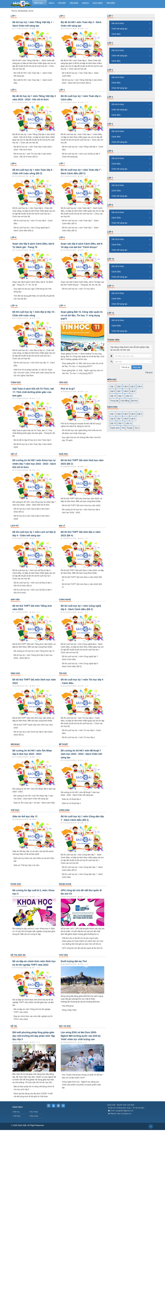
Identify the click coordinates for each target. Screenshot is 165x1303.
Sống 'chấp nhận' (69, 1009)
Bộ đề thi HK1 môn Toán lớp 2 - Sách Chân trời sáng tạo (81, 24)
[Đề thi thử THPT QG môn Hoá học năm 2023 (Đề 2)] (82, 482)
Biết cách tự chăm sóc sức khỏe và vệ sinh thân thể (34, 859)
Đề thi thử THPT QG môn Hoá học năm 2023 (81, 505)
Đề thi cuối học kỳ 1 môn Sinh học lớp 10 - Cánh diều (34, 364)
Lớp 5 (110, 123)
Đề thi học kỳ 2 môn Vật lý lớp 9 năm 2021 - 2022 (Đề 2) (32, 510)
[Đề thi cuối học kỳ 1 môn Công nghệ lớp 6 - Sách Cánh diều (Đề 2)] (82, 627)
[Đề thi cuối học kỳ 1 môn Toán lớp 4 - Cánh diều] (82, 118)
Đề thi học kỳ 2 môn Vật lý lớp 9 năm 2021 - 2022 (32, 517)
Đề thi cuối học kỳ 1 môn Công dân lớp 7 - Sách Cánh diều (82, 875)
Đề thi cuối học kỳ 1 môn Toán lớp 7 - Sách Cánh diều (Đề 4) (80, 222)
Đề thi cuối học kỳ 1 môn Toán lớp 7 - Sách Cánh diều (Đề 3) (80, 229)
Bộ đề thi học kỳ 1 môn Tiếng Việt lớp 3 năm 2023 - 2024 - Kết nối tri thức (34, 97)
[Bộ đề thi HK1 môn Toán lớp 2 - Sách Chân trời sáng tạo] (82, 44)
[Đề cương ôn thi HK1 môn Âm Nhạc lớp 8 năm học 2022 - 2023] (34, 772)
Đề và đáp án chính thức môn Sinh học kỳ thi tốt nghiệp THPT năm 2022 (34, 963)
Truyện (130, 427)
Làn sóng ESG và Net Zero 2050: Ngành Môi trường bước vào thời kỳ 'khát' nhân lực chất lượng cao (81, 1036)
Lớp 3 (110, 69)
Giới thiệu (17, 1116)
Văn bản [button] (74, 3)
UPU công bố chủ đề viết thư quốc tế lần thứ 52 (82, 948)
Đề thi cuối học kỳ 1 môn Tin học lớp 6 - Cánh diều (33, 222)
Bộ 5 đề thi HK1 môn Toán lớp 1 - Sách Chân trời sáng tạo (33, 74)
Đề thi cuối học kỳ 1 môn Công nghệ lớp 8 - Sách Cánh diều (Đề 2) (80, 665)
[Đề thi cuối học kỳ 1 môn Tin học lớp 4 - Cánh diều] (82, 701)
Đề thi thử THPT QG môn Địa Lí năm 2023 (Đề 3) (82, 578)
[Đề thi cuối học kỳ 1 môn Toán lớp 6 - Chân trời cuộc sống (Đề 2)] (34, 192)
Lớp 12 (110, 312)
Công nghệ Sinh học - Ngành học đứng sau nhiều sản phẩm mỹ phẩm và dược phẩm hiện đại (81, 1084)
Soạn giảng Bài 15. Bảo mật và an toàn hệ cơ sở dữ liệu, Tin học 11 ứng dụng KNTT (82, 365)
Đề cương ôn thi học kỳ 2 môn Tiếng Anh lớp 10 (34, 650)
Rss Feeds (34, 1111)
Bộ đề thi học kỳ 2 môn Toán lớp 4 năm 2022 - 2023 (33, 445)
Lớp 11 (110, 285)
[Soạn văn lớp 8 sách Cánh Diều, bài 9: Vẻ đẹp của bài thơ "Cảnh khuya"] (82, 265)
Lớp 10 (110, 258)
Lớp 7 (110, 177)
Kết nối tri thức (118, 23)
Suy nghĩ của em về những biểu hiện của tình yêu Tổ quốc (81, 439)
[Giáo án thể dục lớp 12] (34, 835)
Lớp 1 (110, 15)
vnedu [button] (85, 3)
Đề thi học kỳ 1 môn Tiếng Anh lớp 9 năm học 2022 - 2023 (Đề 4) (33, 656)
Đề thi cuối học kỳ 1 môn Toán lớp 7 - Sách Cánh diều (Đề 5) (81, 171)
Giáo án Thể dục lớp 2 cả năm (26, 865)
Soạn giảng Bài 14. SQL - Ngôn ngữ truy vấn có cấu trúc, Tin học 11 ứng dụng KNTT (82, 372)
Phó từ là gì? (68, 388)
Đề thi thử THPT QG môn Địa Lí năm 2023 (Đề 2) (82, 585)
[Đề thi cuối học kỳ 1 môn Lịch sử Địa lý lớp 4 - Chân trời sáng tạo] (34, 554)
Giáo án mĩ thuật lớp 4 (71, 803)
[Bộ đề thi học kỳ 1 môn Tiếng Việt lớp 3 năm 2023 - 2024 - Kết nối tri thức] (34, 118)
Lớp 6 (110, 150)
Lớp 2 (110, 42)
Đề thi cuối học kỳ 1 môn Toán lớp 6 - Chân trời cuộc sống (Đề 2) (33, 171)
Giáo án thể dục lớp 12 (24, 816)
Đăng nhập (136, 367)
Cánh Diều (116, 190)
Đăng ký (149, 372)
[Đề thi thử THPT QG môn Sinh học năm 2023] (34, 701)
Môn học (17, 1111)
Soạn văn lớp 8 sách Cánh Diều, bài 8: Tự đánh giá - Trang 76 (33, 245)
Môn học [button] (39, 3)
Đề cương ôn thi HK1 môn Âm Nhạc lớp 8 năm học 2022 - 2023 (32, 752)
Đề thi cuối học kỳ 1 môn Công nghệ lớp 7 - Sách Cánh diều (80, 658)
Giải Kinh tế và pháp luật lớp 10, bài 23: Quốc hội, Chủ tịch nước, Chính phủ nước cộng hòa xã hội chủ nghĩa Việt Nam (34, 372)
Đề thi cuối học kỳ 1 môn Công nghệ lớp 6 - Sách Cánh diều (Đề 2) (32, 229)
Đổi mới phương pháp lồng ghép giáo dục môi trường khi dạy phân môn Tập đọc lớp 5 (33, 1036)
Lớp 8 (110, 204)
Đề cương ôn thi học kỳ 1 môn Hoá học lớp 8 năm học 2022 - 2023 (81, 511)
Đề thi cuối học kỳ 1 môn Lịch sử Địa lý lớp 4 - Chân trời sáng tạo (81, 155)
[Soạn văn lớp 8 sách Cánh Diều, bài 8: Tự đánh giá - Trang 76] (34, 265)
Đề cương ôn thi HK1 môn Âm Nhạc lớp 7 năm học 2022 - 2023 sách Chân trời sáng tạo (33, 797)
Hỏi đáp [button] (62, 3)
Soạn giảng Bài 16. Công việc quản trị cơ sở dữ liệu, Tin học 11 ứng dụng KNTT (81, 315)
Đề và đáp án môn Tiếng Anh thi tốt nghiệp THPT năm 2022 (32, 1010)
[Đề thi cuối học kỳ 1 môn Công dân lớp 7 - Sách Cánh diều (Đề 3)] (82, 838)
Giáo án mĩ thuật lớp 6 (71, 799)
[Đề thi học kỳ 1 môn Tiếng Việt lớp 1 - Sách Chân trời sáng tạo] (34, 44)
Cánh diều (116, 34)
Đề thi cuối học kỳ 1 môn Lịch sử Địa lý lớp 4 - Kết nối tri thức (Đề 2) (33, 584)
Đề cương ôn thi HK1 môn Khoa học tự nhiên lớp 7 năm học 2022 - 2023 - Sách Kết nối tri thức (34, 464)
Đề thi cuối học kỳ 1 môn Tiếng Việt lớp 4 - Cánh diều (82, 148)
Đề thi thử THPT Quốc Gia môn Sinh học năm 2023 (33, 726)
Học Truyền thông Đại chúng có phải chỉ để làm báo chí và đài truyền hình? (82, 1076)
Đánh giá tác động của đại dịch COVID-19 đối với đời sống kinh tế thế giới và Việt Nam (33, 1095)
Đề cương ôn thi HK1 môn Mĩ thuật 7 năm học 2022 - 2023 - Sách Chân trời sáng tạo (81, 754)
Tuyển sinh (114, 427)
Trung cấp (114, 400)
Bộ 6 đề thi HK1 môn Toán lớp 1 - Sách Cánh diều (33, 81)
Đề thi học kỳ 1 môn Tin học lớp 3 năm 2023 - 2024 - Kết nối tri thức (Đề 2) (33, 155)
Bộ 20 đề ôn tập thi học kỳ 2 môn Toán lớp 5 (32, 440)
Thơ (123, 427)
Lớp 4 (110, 96)
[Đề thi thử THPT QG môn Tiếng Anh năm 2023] (34, 627)
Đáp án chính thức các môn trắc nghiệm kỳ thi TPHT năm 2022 (33, 1017)
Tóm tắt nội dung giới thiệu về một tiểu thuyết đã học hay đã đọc (34, 297)
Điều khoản (34, 1116)
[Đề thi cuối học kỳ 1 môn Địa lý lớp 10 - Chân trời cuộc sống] (34, 334)
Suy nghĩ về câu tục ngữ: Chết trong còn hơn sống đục (33, 290)
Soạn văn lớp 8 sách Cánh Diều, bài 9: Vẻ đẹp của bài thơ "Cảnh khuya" (82, 245)
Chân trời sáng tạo (119, 28)
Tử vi (137, 427)
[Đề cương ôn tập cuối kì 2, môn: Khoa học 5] (34, 912)
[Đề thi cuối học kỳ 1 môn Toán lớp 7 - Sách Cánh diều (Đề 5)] (82, 192)
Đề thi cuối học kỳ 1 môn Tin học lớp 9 (78, 288)
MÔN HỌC (112, 379)
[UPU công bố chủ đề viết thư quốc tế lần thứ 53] (82, 912)
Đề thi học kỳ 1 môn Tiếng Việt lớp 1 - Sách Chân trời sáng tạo (33, 24)
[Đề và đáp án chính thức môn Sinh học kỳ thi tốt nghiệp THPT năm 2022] (34, 983)
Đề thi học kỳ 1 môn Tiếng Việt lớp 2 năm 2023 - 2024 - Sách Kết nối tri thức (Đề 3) (82, 81)
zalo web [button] (98, 3)
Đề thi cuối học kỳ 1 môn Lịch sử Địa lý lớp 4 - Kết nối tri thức (33, 591)
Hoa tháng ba (68, 1005)
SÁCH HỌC (112, 406)
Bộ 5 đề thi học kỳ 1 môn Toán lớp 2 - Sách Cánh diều (80, 74)
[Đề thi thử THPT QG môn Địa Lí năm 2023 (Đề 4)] (82, 554)
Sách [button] (51, 3)
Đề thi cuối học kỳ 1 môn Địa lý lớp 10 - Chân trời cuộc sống (33, 313)
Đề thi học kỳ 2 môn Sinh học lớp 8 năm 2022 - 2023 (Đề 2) (34, 733)
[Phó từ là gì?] (82, 407)
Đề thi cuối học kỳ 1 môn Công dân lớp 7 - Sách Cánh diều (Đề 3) (82, 818)
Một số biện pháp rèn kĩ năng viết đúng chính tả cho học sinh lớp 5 (34, 1088)
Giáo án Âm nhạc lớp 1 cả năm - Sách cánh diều (34, 802)
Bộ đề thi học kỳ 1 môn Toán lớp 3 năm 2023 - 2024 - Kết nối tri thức (33, 148)
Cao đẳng (125, 400)
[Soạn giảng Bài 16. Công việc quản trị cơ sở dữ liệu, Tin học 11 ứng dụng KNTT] (82, 337)
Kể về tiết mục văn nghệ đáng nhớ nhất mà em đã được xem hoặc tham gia (82, 432)
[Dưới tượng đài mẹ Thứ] (82, 980)
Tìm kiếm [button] (110, 3)
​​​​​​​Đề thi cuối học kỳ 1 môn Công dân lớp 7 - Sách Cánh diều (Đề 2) (82, 868)
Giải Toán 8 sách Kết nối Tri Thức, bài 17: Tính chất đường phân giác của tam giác (33, 392)
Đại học (134, 400)
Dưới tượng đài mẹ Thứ (74, 961)
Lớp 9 (110, 231)
